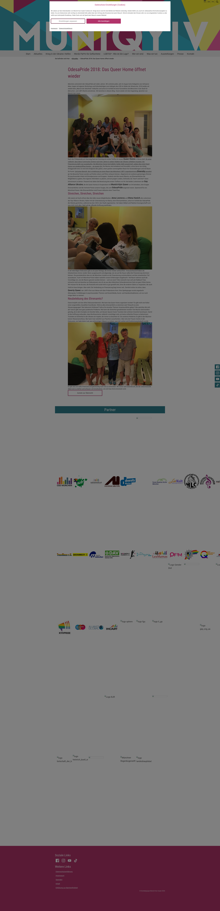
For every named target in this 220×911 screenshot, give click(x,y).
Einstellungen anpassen (68, 21)
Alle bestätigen (103, 21)
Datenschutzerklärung (65, 28)
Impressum (54, 28)
